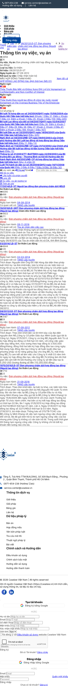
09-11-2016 (23, 224)
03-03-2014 (23, 257)
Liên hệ (32, 5)
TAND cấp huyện (26, 205)
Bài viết (8, 34)
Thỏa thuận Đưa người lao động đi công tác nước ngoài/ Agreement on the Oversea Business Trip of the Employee (29, 101)
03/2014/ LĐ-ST (8, 243)
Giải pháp (11, 503)
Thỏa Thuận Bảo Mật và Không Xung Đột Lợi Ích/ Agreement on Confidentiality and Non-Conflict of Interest (33, 90)
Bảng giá (10, 508)
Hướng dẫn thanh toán (18, 568)
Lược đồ (6, 178)
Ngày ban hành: (8, 202)
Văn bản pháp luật (15, 531)
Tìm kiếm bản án (12, 46)
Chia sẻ (21, 170)
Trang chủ (3, 46)
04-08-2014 (23, 202)
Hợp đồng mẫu (14, 527)
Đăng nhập (42, 652)
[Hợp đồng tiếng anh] (1, 86)
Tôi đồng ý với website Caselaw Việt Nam (34, 634)
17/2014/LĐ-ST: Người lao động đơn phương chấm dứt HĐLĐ (32, 186)
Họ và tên (5, 616)
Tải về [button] (28, 170)
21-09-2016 (23, 381)
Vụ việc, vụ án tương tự (14, 181)
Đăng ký (44, 684)
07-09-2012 (23, 327)
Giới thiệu (11, 499)
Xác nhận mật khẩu (10, 628)
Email (2, 619)
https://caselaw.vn (43, 584)
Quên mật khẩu (60, 676)
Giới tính (4, 631)
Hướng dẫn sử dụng (12, 5)
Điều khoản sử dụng (16, 555)
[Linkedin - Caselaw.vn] (11, 592)
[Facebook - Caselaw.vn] (4, 592)
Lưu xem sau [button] (8, 170)
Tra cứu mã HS (14, 536)
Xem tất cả (62, 78)
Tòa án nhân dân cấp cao (30, 227)
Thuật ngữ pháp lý (15, 540)
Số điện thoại (6, 622)
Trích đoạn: (6, 229)
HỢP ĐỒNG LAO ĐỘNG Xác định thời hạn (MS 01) (26, 81)
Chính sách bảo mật (16, 559)
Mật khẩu (5, 625)
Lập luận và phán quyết (14, 175)
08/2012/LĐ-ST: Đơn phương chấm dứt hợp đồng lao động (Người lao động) (37, 46)
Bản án (9, 523)
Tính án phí (8, 183)
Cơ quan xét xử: (8, 205)
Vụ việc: (4, 197)
